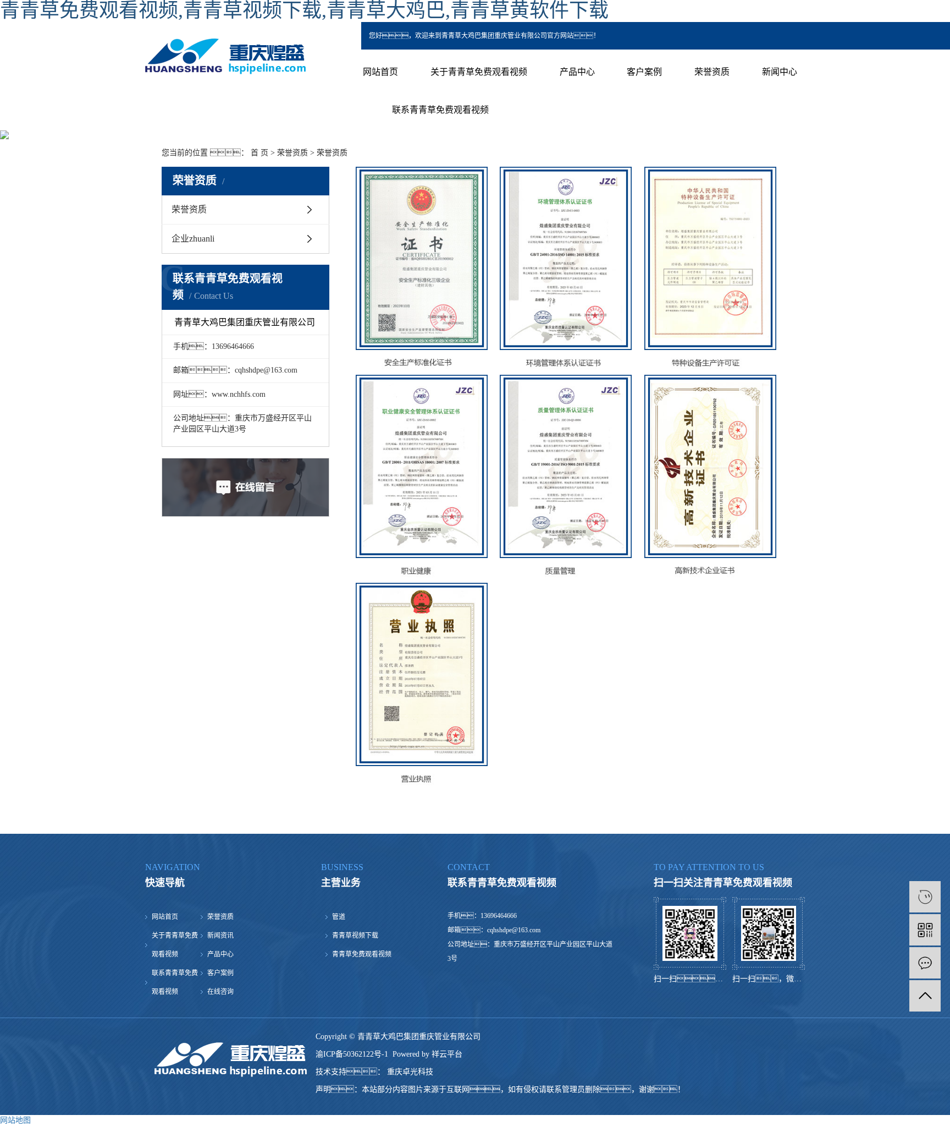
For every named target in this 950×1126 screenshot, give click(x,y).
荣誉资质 (712, 71)
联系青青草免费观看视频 (440, 109)
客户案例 (644, 71)
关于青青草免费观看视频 (478, 71)
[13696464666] (925, 896)
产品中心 (577, 71)
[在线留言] (925, 963)
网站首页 (380, 71)
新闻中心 (779, 71)
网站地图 (15, 1120)
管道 (338, 917)
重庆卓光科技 (409, 1072)
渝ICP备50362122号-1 (352, 1054)
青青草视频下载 (355, 935)
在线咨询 (220, 992)
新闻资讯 (220, 935)
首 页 (259, 153)
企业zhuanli (193, 238)
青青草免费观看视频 (361, 954)
